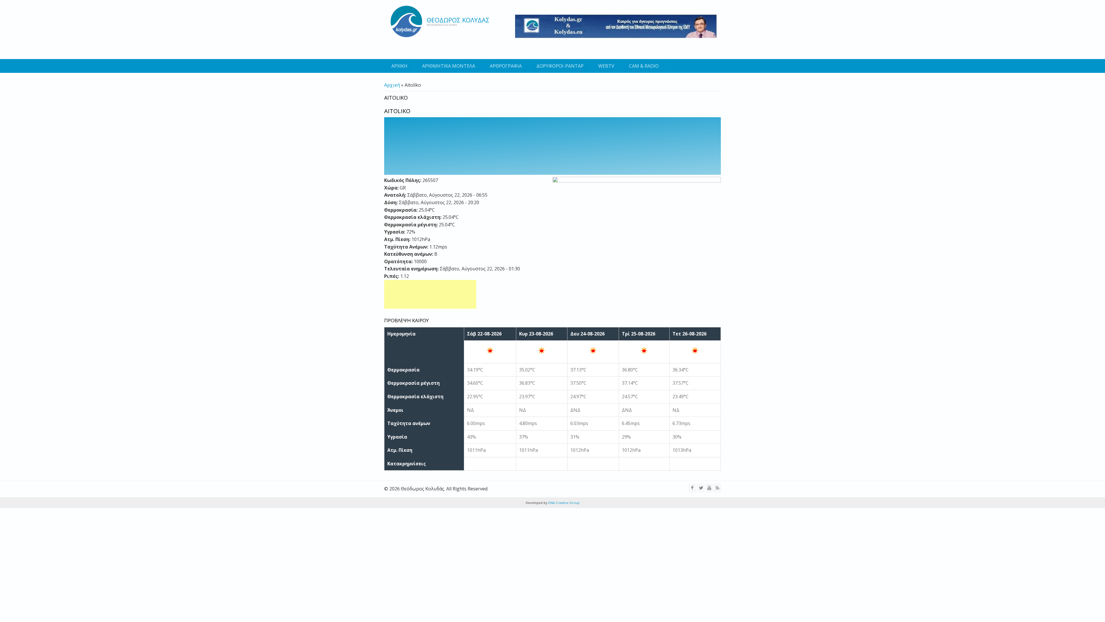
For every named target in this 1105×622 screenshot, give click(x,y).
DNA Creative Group (563, 502)
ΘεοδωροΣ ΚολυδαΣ (458, 20)
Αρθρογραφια (506, 66)
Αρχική (392, 85)
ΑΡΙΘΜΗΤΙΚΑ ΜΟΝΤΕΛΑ (448, 66)
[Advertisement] (430, 294)
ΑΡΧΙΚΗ (399, 66)
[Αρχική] (406, 21)
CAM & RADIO (644, 66)
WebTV (606, 66)
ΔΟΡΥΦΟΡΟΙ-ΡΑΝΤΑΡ (560, 66)
